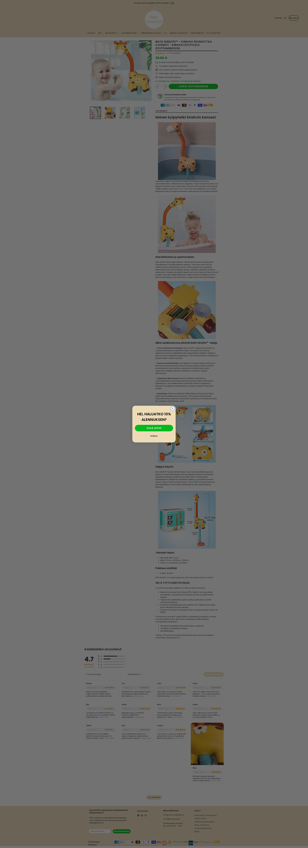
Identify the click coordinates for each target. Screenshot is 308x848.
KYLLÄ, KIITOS (154, 428)
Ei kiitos (154, 436)
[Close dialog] (172, 409)
